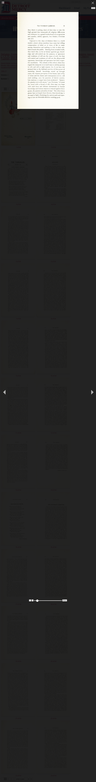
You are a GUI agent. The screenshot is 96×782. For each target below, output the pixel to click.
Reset (64, 600)
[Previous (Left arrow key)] (4, 391)
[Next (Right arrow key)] (92, 391)
